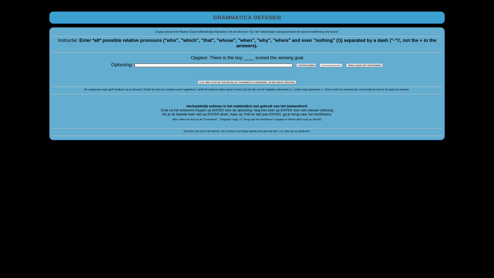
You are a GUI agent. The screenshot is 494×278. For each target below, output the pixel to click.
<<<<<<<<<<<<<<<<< (331, 65)
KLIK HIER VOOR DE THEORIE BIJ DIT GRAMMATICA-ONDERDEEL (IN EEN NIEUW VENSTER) (247, 82)
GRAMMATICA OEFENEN (247, 17)
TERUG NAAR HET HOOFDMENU (364, 65)
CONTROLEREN (306, 65)
